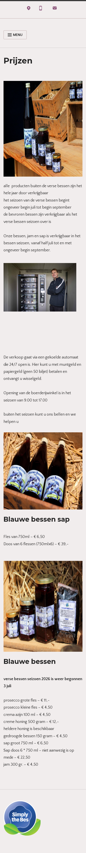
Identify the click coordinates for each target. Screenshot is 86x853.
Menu (17, 35)
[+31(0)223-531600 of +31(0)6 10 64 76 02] (40, 9)
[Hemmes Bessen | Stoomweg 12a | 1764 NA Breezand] (29, 9)
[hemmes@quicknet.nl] (55, 9)
